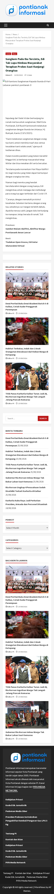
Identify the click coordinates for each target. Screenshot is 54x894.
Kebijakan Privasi (14, 799)
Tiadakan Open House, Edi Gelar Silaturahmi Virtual (22, 242)
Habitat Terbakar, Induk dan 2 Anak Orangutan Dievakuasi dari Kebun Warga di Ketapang (27, 351)
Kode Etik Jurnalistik (16, 805)
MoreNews (39, 887)
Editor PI (10, 313)
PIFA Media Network (15, 862)
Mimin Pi (9, 75)
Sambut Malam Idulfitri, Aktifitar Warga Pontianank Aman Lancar (25, 229)
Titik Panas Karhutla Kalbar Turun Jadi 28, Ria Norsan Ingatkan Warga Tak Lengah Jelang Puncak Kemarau (26, 396)
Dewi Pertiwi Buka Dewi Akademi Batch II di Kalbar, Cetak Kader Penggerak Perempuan (27, 306)
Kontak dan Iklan (14, 839)
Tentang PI (11, 833)
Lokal (8, 54)
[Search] (48, 25)
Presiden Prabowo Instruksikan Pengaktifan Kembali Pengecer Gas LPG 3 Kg (26, 821)
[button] (6, 25)
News (14, 54)
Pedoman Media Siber (16, 811)
